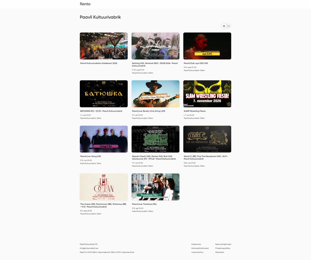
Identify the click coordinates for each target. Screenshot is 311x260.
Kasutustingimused (223, 244)
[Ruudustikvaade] (224, 26)
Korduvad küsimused (200, 248)
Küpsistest (219, 252)
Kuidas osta (196, 244)
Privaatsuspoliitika (222, 248)
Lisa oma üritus (197, 252)
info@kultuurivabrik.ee (89, 248)
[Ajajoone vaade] (228, 26)
